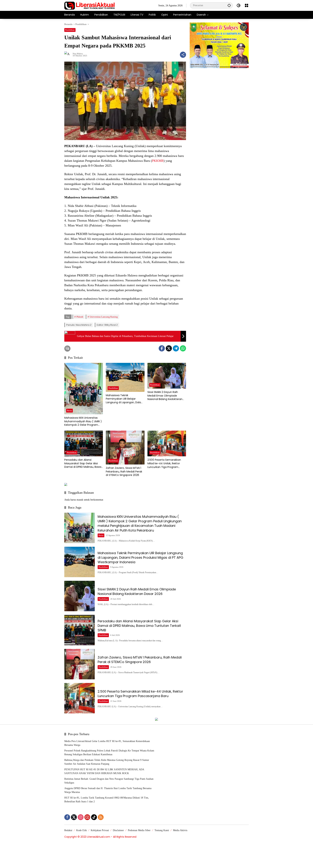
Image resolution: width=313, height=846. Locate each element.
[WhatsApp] (183, 348)
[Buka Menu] (246, 5)
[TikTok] (94, 817)
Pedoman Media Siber (139, 830)
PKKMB (158, 160)
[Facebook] (162, 348)
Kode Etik (81, 830)
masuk (80, 499)
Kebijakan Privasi (100, 830)
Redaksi (68, 830)
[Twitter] (169, 348)
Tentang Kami (162, 830)
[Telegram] (176, 348)
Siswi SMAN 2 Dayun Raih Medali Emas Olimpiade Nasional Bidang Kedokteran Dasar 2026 (164, 395)
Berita (69, 410)
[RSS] (101, 817)
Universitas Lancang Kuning (104, 316)
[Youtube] (87, 817)
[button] (229, 5)
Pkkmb (79, 316)
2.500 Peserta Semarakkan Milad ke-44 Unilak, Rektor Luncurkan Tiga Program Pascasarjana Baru (164, 463)
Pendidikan (70, 30)
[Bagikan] (183, 55)
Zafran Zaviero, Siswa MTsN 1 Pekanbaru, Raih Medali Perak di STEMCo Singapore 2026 (124, 471)
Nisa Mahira (78, 54)
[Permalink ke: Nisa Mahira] (68, 54)
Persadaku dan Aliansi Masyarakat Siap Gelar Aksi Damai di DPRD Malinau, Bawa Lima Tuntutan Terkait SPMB (82, 463)
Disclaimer (118, 830)
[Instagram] (81, 817)
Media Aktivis (180, 830)
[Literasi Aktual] (89, 5)
